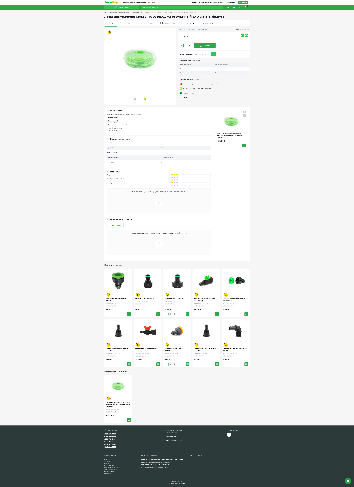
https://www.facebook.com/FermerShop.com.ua (229, 435)
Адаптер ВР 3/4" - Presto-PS (174, 298)
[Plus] (189, 45)
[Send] (213, 54)
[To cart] (244, 145)
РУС (245, 2)
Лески (146, 12)
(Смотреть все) (196, 60)
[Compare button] (246, 35)
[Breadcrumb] (105, 12)
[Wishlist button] (242, 35)
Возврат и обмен (141, 2)
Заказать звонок (231, 2)
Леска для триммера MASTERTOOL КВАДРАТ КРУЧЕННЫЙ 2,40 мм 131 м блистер (118, 404)
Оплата (132, 2)
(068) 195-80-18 (110, 434)
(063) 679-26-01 (110, 444)
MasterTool (204, 29)
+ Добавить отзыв (116, 184)
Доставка (126, 2)
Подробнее (197, 79)
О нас (153, 2)
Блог (149, 2)
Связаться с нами (109, 471)
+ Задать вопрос (115, 225)
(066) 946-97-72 (110, 442)
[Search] (222, 7)
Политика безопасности (111, 467)
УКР (240, 2)
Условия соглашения (110, 469)
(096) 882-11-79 (110, 436)
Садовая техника (112, 12)
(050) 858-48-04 (172, 436)
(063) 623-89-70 (110, 447)
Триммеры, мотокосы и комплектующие (130, 12)
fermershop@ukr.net (174, 440)
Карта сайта (107, 473)
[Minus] (181, 45)
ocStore (180, 481)
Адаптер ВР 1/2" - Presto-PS (144, 298)
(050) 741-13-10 (109, 439)
